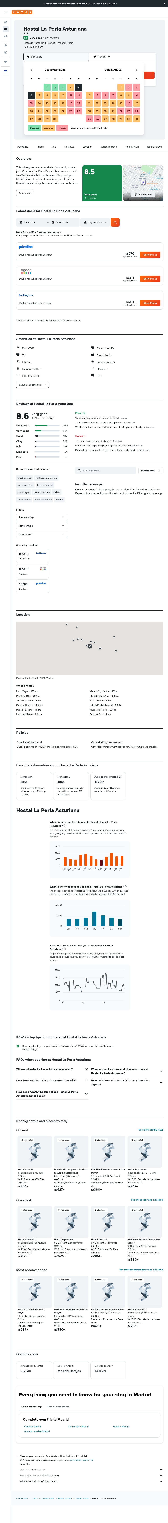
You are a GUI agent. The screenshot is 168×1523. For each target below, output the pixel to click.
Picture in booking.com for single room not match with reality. (112, 450)
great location (25, 477)
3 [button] (63, 87)
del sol (57, 492)
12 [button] (78, 95)
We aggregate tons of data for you (39, 1475)
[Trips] (5, 61)
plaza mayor (24, 492)
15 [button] (47, 103)
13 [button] (31, 103)
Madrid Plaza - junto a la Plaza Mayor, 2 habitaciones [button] (71, 1171)
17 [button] (63, 103)
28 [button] (39, 119)
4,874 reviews (51, 37)
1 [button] (47, 87)
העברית (113, 3)
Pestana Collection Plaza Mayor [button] (31, 1311)
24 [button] (62, 111)
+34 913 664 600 (33, 46)
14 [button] (39, 103)
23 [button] (54, 111)
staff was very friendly (46, 477)
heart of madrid (45, 485)
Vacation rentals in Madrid (37, 1431)
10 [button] (63, 95)
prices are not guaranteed (81, 1460)
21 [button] (39, 111)
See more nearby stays (151, 1129)
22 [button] (47, 111)
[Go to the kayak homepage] (22, 12)
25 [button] (70, 111)
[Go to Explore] (5, 45)
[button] (164, 3)
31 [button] (137, 119)
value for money (41, 492)
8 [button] (47, 95)
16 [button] (55, 103)
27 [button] (31, 119)
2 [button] (55, 87)
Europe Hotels (48, 1498)
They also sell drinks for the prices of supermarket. (105, 422)
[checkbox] (32, 556)
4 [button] (71, 87)
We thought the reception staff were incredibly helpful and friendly (115, 427)
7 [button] (39, 95)
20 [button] (31, 111)
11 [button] (71, 95)
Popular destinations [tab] (58, 1406)
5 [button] (78, 87)
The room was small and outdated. (98, 440)
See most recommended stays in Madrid (141, 1269)
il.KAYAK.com (22, 1498)
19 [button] (78, 103)
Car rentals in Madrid (78, 1426)
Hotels (35, 1498)
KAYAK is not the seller (32, 1469)
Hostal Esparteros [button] (137, 1169)
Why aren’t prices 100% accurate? (39, 1481)
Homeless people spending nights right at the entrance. (109, 445)
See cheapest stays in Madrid (147, 1199)
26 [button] (78, 111)
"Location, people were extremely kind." (101, 417)
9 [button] (55, 95)
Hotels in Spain (65, 1498)
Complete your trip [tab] (31, 1406)
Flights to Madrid (32, 1426)
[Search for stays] (5, 29)
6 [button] (31, 95)
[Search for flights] (5, 22)
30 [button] (55, 119)
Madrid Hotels (82, 1498)
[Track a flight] (5, 52)
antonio (59, 499)
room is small (24, 499)
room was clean (25, 485)
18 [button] (71, 103)
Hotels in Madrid (121, 1426)
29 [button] (47, 119)
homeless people (43, 499)
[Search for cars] (5, 36)
